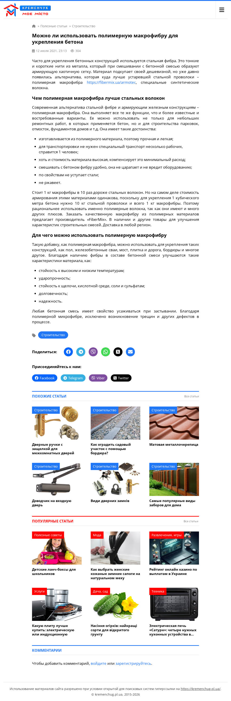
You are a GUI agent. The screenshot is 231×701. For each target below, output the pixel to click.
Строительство (53, 335)
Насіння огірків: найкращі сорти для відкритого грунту (114, 630)
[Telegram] (80, 351)
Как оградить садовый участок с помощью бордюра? (111, 448)
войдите (98, 663)
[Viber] (93, 351)
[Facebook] (68, 351)
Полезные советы (48, 535)
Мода (97, 535)
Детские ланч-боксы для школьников (54, 571)
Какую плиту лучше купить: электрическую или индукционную (53, 630)
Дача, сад (100, 591)
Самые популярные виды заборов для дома (172, 503)
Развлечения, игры (167, 535)
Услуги (39, 591)
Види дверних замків (110, 501)
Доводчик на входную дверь (51, 503)
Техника (158, 591)
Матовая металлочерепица (173, 444)
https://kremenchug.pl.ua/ (200, 689)
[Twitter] (117, 351)
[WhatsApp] (105, 351)
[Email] (130, 351)
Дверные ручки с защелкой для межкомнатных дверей (53, 448)
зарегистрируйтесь (133, 663)
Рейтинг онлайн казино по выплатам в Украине (173, 571)
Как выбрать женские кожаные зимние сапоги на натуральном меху (115, 573)
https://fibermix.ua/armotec (111, 82)
